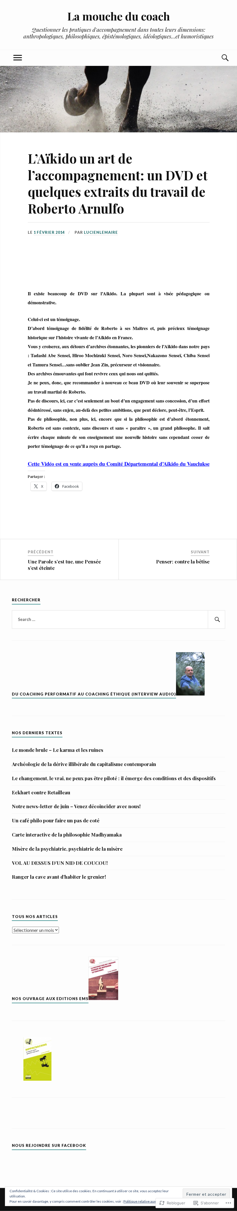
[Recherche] (219, 58)
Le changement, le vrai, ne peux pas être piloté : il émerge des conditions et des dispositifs (114, 778)
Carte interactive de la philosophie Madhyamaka (67, 834)
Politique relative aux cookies (146, 1201)
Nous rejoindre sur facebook (49, 1145)
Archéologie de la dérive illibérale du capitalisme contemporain (84, 764)
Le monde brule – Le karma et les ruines (57, 750)
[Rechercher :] (118, 619)
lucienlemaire (101, 232)
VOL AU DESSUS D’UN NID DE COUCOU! (60, 863)
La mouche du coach (118, 16)
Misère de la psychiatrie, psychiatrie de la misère (67, 848)
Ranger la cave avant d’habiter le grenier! (59, 877)
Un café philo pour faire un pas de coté (55, 820)
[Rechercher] (216, 619)
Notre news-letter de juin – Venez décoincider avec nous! (76, 806)
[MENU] (17, 58)
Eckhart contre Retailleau (41, 792)
